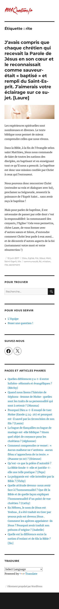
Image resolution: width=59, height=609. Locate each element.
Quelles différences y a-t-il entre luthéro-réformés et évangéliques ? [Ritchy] (30, 383)
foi (40, 261)
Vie (19, 261)
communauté (31, 261)
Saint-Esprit (11, 261)
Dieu (24, 258)
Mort (48, 258)
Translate (31, 573)
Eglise (31, 258)
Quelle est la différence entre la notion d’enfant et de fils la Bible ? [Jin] (29, 539)
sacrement (14, 264)
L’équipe (13, 318)
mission (46, 261)
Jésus (42, 258)
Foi (36, 258)
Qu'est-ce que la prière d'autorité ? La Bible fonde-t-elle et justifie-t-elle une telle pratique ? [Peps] (29, 468)
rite (6, 264)
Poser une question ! (20, 323)
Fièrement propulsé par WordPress (24, 586)
